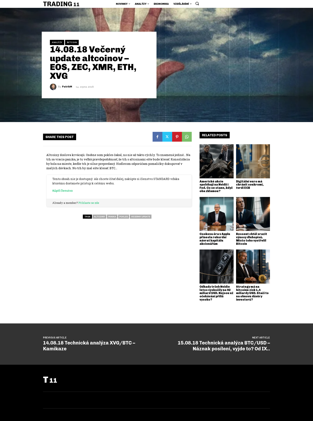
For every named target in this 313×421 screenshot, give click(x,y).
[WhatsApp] (187, 137)
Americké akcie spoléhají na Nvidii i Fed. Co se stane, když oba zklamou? (216, 186)
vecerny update (140, 216)
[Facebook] (157, 137)
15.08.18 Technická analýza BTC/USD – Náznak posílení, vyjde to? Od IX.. (224, 346)
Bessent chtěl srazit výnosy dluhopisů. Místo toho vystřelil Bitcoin (251, 238)
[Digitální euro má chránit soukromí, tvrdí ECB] (253, 161)
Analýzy (57, 42)
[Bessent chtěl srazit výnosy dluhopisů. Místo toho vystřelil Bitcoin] (253, 214)
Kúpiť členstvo (62, 191)
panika (112, 216)
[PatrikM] (54, 87)
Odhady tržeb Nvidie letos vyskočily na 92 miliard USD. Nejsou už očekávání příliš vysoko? (216, 293)
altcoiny (99, 216)
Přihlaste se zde (88, 202)
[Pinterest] (177, 137)
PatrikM (67, 87)
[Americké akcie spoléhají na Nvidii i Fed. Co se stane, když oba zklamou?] (217, 161)
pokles (123, 216)
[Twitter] (167, 137)
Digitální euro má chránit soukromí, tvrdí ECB (250, 185)
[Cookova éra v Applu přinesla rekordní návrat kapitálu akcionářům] (217, 214)
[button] (197, 3)
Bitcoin (72, 42)
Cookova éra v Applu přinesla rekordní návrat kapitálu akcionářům (215, 238)
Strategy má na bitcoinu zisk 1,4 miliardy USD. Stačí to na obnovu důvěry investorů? (252, 293)
